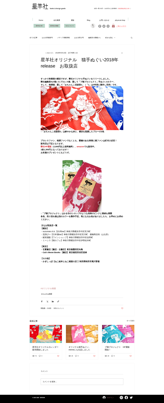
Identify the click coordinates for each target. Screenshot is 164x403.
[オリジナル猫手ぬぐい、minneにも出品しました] (82, 334)
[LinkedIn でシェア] (53, 301)
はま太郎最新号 (47, 37)
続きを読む (109, 37)
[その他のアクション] (122, 52)
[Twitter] (103, 26)
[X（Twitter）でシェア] (47, 301)
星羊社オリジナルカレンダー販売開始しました (45, 348)
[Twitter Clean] (131, 397)
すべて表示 (130, 321)
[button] (132, 37)
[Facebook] (99, 26)
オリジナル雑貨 (46, 294)
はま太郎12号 (79, 37)
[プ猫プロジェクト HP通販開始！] (118, 334)
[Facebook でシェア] (42, 301)
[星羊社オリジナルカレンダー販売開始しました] (46, 334)
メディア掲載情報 (63, 37)
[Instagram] (108, 26)
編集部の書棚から (94, 37)
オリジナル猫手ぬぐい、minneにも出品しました (80, 348)
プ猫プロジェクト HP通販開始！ (117, 348)
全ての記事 (33, 37)
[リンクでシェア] (58, 301)
